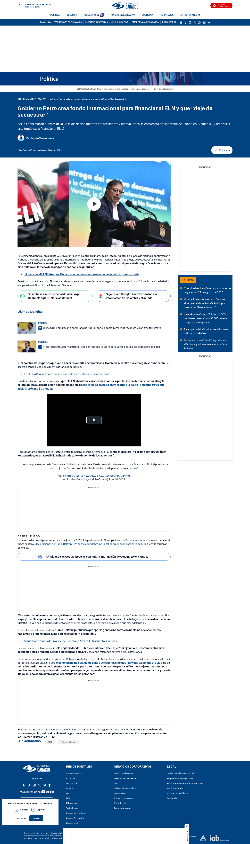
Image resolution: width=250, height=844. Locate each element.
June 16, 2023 (117, 479)
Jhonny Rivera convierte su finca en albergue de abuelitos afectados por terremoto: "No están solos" (204, 303)
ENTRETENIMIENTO (190, 15)
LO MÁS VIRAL (169, 22)
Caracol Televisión (74, 773)
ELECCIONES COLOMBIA (89, 89)
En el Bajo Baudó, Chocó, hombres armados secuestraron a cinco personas (67, 373)
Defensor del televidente (125, 778)
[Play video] (94, 204)
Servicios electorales (163, 89)
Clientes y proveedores (124, 798)
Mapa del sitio (120, 803)
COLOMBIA (72, 15)
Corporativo (172, 798)
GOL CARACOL (91, 15)
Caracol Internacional (76, 813)
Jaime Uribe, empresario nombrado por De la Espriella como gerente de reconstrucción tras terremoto (102, 327)
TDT (116, 783)
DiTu (68, 798)
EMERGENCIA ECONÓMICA (145, 22)
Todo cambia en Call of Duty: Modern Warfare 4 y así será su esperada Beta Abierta (205, 344)
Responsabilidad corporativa (180, 778)
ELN (50, 742)
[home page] (125, 5)
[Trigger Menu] (20, 5)
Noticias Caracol (26, 99)
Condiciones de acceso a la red (180, 773)
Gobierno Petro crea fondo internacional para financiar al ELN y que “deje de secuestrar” (88, 99)
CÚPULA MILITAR (119, 22)
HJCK (68, 793)
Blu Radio (70, 778)
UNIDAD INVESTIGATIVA (123, 15)
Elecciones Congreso (141, 89)
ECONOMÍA (147, 15)
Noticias (24, 809)
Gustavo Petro (68, 742)
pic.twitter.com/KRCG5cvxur (114, 475)
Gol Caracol (71, 783)
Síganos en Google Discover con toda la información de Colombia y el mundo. (131, 295)
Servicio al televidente (123, 773)
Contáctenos (120, 793)
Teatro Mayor (72, 808)
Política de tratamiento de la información (185, 783)
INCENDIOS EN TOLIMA (96, 22)
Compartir (221, 150)
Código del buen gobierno (125, 788)
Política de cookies (175, 788)
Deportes (41, 809)
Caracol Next (72, 823)
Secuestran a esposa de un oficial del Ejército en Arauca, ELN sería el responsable (71, 640)
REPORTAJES (167, 15)
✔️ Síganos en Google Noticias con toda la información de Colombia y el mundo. (97, 556)
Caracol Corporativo (75, 818)
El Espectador (72, 803)
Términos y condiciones (177, 793)
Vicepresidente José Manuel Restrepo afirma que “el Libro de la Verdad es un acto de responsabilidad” (102, 346)
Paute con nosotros (122, 808)
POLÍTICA (55, 15)
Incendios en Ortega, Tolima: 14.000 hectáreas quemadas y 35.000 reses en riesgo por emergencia (206, 318)
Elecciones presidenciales (116, 89)
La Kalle (69, 788)
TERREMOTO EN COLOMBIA (68, 22)
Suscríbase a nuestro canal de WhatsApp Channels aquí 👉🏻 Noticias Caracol (54, 295)
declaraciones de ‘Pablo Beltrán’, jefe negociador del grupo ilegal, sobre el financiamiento (86, 543)
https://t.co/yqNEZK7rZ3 (81, 475)
